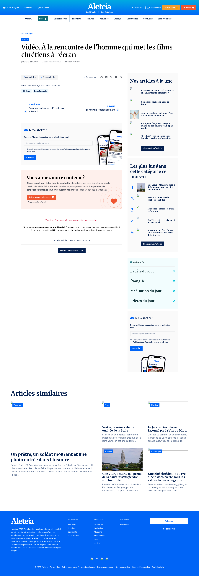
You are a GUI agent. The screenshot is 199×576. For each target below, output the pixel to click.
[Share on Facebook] (101, 77)
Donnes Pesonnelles (141, 567)
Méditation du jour (146, 291)
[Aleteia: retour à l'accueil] (99, 6)
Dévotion (154, 405)
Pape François (40, 91)
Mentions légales (88, 567)
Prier (41, 18)
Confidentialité (158, 567)
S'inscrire (30, 157)
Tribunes (90, 18)
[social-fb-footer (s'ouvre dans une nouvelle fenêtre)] (97, 558)
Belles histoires (60, 18)
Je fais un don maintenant (40, 197)
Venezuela (18, 405)
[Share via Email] (116, 77)
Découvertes (132, 18)
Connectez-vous (83, 240)
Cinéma (26, 91)
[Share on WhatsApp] (121, 77)
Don (96, 539)
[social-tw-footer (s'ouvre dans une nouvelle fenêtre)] (102, 558)
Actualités (104, 18)
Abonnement (99, 536)
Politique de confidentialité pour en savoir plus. (150, 342)
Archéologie (156, 451)
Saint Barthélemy (107, 12)
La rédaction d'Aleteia (51, 61)
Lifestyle (117, 18)
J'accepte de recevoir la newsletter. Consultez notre (58, 150)
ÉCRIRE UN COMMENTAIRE (71, 250)
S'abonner (169, 521)
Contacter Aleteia (122, 567)
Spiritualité (148, 18)
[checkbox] (25, 149)
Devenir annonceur (105, 567)
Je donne (187, 7)
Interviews (76, 18)
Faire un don (55, 567)
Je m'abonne (169, 7)
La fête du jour (142, 271)
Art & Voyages (27, 33)
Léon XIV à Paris (165, 18)
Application (98, 528)
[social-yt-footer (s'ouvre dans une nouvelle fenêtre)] (92, 558)
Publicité (97, 543)
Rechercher (44, 7)
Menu (29, 18)
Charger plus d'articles (152, 148)
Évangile (137, 281)
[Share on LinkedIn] (106, 77)
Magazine (98, 532)
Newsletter (99, 524)
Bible (107, 405)
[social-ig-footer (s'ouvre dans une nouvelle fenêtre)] (107, 558)
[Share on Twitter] (111, 77)
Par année (124, 524)
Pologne (108, 451)
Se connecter (155, 7)
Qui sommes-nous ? (70, 567)
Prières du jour (142, 301)
